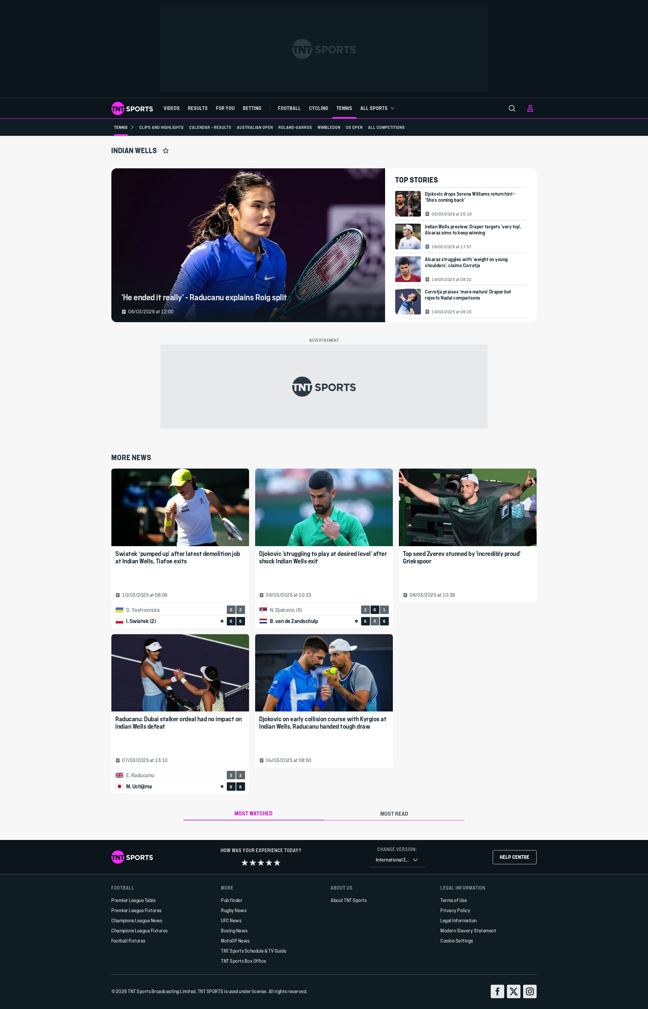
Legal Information (458, 920)
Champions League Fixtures (139, 930)
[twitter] (513, 991)
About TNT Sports (349, 900)
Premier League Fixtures (136, 910)
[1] (245, 863)
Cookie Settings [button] (456, 941)
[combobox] (397, 860)
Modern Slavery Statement (468, 930)
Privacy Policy (455, 910)
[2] (253, 863)
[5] (277, 863)
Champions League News (136, 920)
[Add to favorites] (165, 150)
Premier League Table (133, 900)
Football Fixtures (128, 941)
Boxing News (234, 930)
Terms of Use (453, 900)
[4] (269, 863)
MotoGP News (235, 941)
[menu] (512, 108)
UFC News (231, 920)
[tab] (254, 813)
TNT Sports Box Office (243, 961)
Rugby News (233, 910)
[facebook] (497, 991)
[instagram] (530, 991)
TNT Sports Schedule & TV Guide (253, 951)
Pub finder (231, 900)
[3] (261, 863)
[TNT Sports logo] (132, 108)
